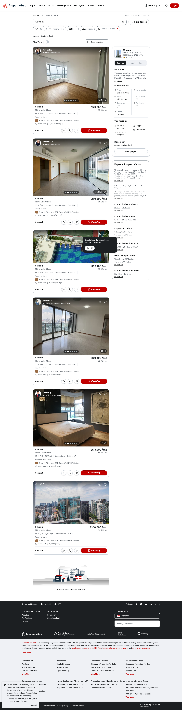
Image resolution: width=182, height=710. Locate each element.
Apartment (131, 176)
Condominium (120, 176)
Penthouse (128, 274)
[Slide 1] (65, 520)
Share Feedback (53, 618)
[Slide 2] (67, 192)
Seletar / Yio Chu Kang (123, 232)
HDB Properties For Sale (101, 667)
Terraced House (133, 178)
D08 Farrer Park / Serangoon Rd (138, 694)
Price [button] (141, 63)
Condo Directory (63, 664)
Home (36, 15)
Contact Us (52, 611)
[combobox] (80, 22)
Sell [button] (50, 5)
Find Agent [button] (79, 5)
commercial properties (141, 648)
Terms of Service (48, 706)
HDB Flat (134, 174)
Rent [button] (41, 5)
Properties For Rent (134, 660)
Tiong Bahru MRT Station (124, 259)
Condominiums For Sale (101, 671)
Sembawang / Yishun (123, 235)
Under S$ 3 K (132, 220)
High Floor (118, 274)
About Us (25, 615)
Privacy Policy (31, 693)
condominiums (77, 648)
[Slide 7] (73, 100)
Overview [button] (120, 63)
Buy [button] (31, 5)
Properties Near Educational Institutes (108, 681)
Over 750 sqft (119, 247)
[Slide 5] (68, 100)
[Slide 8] (75, 100)
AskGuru (25, 664)
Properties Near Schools (101, 688)
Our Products (27, 618)
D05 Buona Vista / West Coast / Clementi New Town (142, 689)
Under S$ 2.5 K (120, 220)
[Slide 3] (64, 100)
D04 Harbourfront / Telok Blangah (139, 684)
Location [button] (131, 63)
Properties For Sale (99, 660)
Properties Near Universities (102, 684)
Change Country (122, 611)
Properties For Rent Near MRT (68, 688)
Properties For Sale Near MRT (68, 684)
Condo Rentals (131, 671)
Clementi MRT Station (122, 262)
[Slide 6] (71, 100)
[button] (120, 81)
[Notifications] (166, 5)
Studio (117, 208)
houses (125, 648)
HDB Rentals (130, 667)
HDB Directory (62, 667)
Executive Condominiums (112, 648)
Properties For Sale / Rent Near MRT (72, 681)
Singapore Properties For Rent (138, 664)
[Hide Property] (100, 51)
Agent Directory (62, 671)
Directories (61, 660)
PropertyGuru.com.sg (30, 643)
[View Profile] (48, 51)
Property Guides (28, 667)
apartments (88, 648)
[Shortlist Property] (105, 51)
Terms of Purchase (78, 706)
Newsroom (51, 615)
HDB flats (97, 648)
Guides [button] (91, 5)
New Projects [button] (63, 5)
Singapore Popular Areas (137, 681)
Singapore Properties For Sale (103, 664)
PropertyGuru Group (31, 611)
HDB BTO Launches (29, 671)
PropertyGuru (28, 660)
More (99, 5)
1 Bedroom (126, 208)
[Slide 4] (66, 100)
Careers (25, 621)
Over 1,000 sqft (132, 247)
